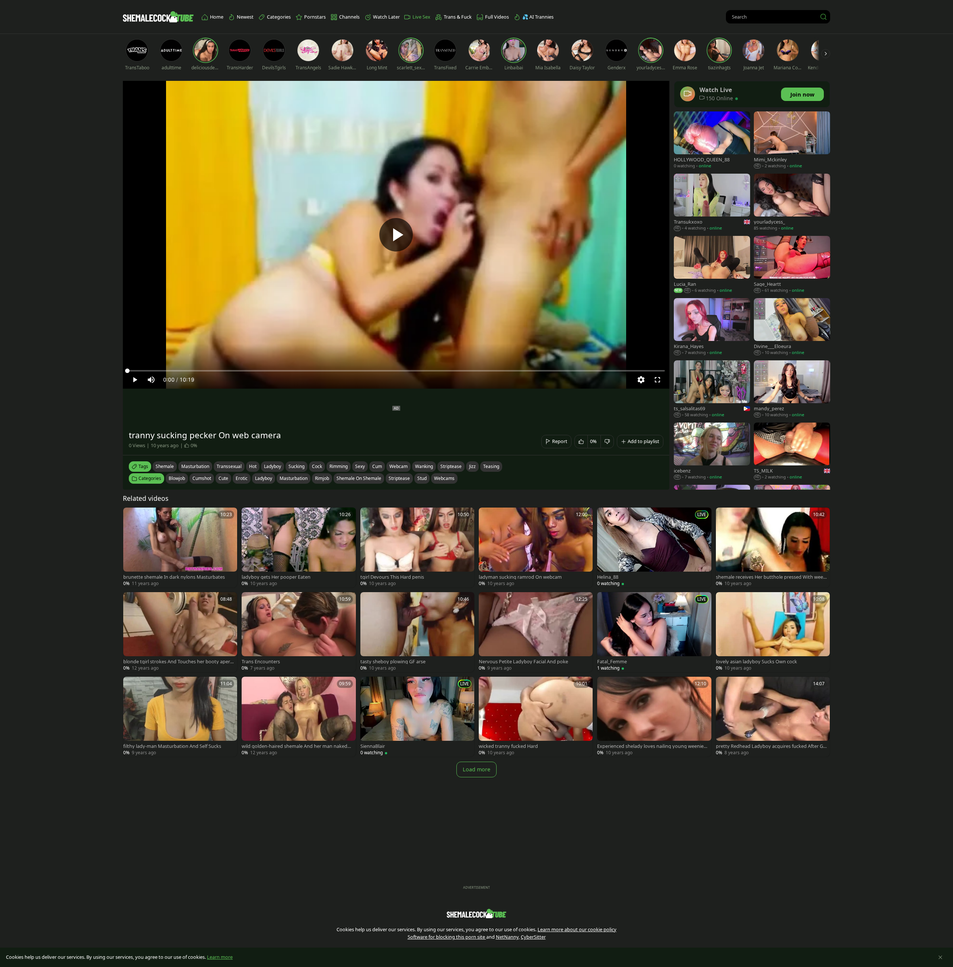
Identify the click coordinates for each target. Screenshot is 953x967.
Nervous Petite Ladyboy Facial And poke (523, 661)
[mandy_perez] (792, 389)
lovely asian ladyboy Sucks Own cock (756, 661)
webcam (398, 466)
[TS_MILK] (792, 452)
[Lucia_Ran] (712, 265)
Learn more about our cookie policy (577, 929)
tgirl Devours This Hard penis (392, 577)
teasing (491, 466)
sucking (297, 466)
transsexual (229, 466)
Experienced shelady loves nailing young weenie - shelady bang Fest (651, 746)
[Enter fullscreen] (657, 379)
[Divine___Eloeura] (792, 327)
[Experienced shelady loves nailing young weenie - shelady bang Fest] (654, 717)
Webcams (444, 478)
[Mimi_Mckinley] (792, 140)
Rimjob (322, 478)
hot (252, 466)
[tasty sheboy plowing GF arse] (417, 632)
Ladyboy (263, 478)
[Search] (823, 16)
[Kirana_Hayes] (712, 327)
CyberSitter (533, 936)
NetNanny (507, 936)
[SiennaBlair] (417, 717)
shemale (165, 466)
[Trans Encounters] (299, 632)
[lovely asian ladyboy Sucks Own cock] (773, 632)
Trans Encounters (261, 661)
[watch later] (132, 516)
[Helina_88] (654, 548)
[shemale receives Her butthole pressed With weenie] (773, 548)
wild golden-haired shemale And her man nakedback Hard (296, 746)
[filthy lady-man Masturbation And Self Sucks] (180, 717)
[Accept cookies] (940, 957)
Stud (422, 478)
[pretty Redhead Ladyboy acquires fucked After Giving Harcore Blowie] (773, 717)
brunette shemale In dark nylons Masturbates (174, 577)
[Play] (396, 235)
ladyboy (272, 466)
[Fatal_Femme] (654, 632)
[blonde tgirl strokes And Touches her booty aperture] (180, 632)
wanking (424, 466)
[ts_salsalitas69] (712, 389)
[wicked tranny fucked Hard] (536, 717)
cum (377, 466)
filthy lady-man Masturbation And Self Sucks (172, 746)
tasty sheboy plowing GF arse (392, 661)
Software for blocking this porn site (447, 936)
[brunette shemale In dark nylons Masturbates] (180, 548)
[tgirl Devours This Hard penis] (417, 548)
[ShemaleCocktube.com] (158, 16)
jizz (472, 466)
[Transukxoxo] (712, 203)
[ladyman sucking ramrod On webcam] (536, 548)
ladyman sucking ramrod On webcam (520, 577)
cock (317, 466)
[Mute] (151, 379)
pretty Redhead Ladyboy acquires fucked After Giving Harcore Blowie (771, 746)
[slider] (396, 370)
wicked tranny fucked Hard (508, 746)
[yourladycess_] (792, 203)
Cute (223, 478)
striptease (451, 466)
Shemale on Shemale (359, 478)
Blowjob (177, 478)
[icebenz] (712, 452)
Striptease (399, 478)
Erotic (242, 478)
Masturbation (293, 478)
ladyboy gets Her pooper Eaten (276, 577)
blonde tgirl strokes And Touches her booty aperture (177, 661)
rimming (338, 466)
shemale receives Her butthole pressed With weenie (771, 577)
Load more (476, 769)
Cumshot (201, 478)
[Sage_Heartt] (792, 265)
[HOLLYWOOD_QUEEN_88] (712, 140)
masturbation (195, 466)
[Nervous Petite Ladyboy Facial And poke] (536, 632)
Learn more (220, 957)
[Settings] (641, 379)
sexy (360, 466)
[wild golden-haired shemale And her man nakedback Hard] (299, 717)
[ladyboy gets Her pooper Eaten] (299, 548)
